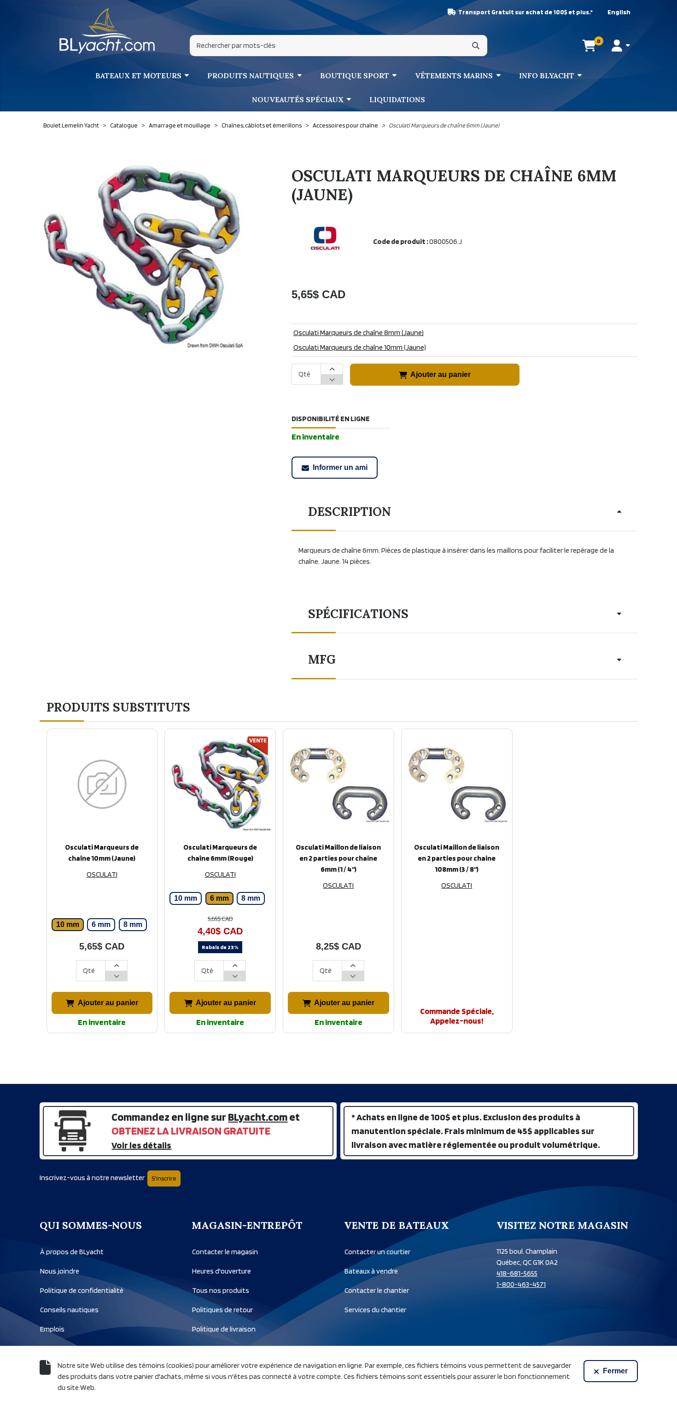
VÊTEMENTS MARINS (454, 75)
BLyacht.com (257, 1116)
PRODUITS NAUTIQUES (250, 75)
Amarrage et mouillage (179, 125)
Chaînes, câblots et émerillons (262, 125)
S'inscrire (164, 1178)
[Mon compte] (620, 46)
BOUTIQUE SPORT (354, 75)
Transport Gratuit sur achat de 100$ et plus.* (525, 12)
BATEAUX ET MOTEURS (138, 75)
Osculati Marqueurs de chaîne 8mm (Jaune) (358, 332)
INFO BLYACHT (546, 75)
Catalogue (124, 125)
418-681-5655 (516, 1273)
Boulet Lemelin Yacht (71, 125)
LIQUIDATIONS (397, 99)
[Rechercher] (476, 45)
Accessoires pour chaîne (345, 125)
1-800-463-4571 (521, 1284)
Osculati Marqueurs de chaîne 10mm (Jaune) (359, 347)
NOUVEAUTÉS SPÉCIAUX (298, 99)
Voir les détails (141, 1145)
